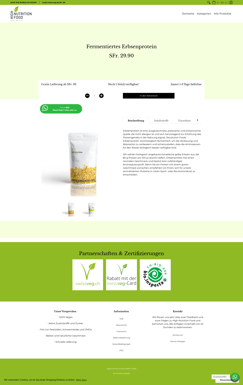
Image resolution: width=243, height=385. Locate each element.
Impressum (121, 331)
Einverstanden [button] (227, 380)
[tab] (136, 121)
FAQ (121, 350)
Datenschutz (121, 325)
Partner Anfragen (177, 341)
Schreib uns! (178, 335)
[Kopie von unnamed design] (121, 274)
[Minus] (87, 95)
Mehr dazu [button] (81, 380)
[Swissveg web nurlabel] (87, 274)
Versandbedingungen (121, 344)
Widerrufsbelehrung (121, 338)
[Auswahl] (101, 95)
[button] (219, 2)
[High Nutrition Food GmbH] (21, 13)
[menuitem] (208, 2)
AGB (121, 319)
